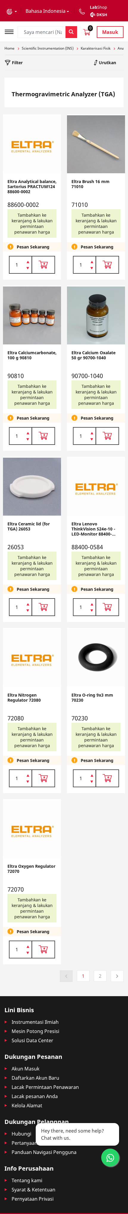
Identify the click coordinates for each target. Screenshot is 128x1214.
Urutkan (107, 62)
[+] (27, 261)
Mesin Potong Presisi (35, 1031)
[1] (27, 269)
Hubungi (21, 1133)
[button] (12, 11)
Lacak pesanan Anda (35, 1096)
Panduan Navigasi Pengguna (44, 1152)
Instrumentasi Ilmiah (35, 1022)
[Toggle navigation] (11, 31)
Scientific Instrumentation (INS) (48, 48)
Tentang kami (27, 1180)
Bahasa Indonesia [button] (45, 11)
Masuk (110, 32)
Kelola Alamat (27, 1105)
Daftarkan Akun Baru (35, 1078)
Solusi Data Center (32, 1040)
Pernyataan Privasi (33, 1199)
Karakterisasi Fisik (95, 48)
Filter (17, 62)
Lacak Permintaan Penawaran (45, 1087)
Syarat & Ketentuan (33, 1189)
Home (9, 48)
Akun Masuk (26, 1068)
